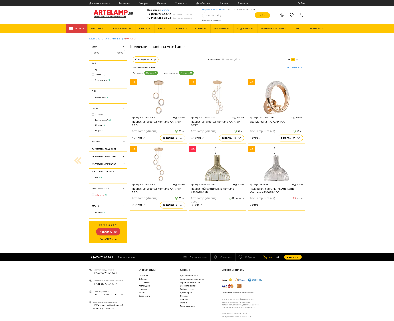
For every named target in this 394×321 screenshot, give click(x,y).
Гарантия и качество (190, 282)
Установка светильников (192, 279)
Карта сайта (144, 295)
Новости (184, 299)
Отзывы (161, 3)
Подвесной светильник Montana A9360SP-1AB (212, 190)
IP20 (98, 177)
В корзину (170, 138)
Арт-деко (100, 114)
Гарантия (124, 3)
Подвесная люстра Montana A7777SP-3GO (157, 123)
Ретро (99, 130)
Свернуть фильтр (145, 59)
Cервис (185, 270)
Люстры (100, 74)
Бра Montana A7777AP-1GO (267, 121)
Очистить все (294, 67)
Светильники (102, 80)
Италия (100, 212)
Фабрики (143, 279)
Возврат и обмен (188, 285)
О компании (147, 270)
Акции (142, 292)
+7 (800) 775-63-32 (169, 14)
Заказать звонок (126, 257)
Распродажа (144, 285)
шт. (271, 257)
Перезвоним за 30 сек (213, 9)
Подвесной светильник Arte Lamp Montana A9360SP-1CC (272, 190)
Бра (98, 69)
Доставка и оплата (99, 3)
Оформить (293, 257)
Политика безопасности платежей (238, 292)
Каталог (79, 28)
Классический (103, 120)
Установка (181, 3)
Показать (106, 231)
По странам (144, 282)
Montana (150, 73)
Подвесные (101, 97)
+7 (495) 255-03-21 (169, 17)
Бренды (223, 3)
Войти (301, 3)
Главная (94, 38)
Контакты (242, 3)
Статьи (183, 302)
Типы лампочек (187, 306)
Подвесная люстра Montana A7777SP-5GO (157, 190)
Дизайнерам (203, 3)
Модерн (100, 125)
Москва (165, 10)
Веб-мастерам (187, 289)
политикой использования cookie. (239, 307)
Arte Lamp (118, 38)
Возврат (143, 3)
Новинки (143, 289)
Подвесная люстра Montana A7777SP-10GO (216, 123)
